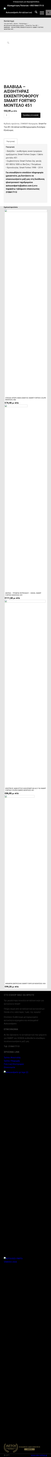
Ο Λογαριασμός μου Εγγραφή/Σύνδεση (26, 2)
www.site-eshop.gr (39, 1455)
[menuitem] (26, 1)
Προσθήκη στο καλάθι (30, 115)
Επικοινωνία (9, 1067)
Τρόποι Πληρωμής (12, 1061)
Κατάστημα (9, 21)
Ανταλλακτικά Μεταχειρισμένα (23, 127)
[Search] (34, 13)
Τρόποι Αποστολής (12, 1057)
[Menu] (40, 13)
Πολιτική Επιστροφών (14, 1064)
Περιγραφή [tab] (10, 141)
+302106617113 (36, 5)
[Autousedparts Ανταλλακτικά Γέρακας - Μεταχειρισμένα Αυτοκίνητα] (21, 13)
